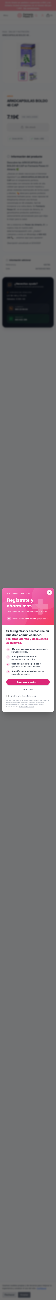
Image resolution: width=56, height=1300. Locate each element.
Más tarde (28, 689)
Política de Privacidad (26, 707)
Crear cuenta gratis (26, 682)
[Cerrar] (49, 592)
